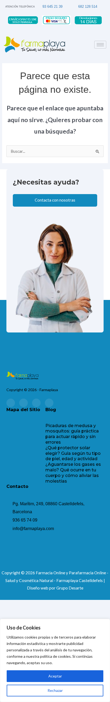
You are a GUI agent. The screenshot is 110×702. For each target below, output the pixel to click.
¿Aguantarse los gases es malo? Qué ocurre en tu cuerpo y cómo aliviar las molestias (73, 472)
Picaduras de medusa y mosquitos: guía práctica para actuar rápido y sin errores (72, 434)
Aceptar (55, 676)
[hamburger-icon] (100, 45)
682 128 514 (87, 7)
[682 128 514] (74, 5)
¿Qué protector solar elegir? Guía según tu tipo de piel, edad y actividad (73, 453)
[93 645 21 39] (39, 4)
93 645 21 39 (52, 7)
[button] (26, 428)
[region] (55, 660)
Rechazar (55, 690)
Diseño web (37, 587)
